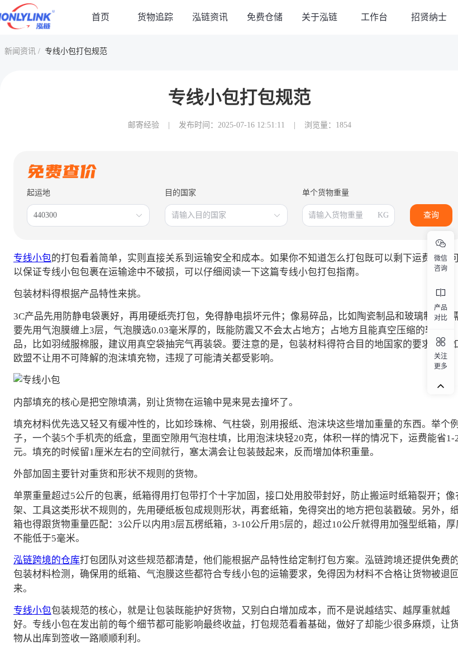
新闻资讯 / (22, 51)
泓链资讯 (210, 17)
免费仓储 (265, 17)
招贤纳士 (429, 17)
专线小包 (32, 258)
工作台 (374, 17)
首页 (100, 17)
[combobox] (83, 215)
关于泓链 (319, 17)
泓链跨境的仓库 (46, 560)
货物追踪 (155, 17)
